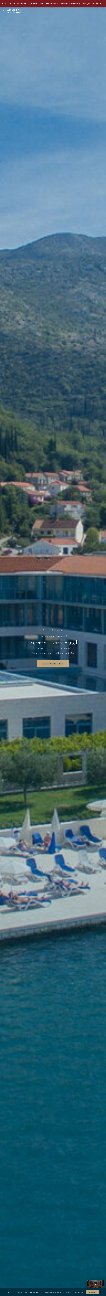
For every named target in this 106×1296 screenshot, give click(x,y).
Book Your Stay (53, 664)
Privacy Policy (78, 1292)
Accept (92, 1292)
